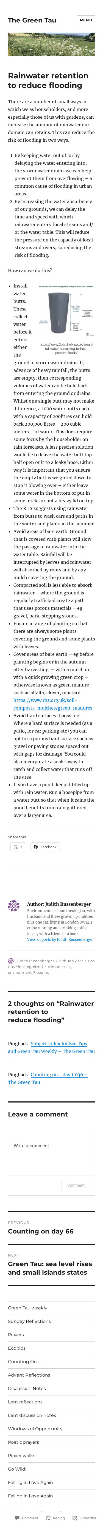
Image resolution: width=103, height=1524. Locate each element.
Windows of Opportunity (35, 1428)
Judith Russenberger (35, 961)
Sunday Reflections (29, 1321)
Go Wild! (17, 1469)
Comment (76, 1185)
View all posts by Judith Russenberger (60, 939)
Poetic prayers (23, 1442)
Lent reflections (25, 1402)
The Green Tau (32, 20)
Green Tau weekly (27, 1308)
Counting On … (24, 1361)
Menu (86, 20)
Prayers (16, 1334)
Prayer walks (21, 1455)
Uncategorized (29, 966)
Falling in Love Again (30, 1482)
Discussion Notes (27, 1388)
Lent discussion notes (32, 1415)
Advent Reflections (29, 1375)
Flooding (41, 972)
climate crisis (59, 966)
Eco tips (17, 1348)
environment (20, 972)
